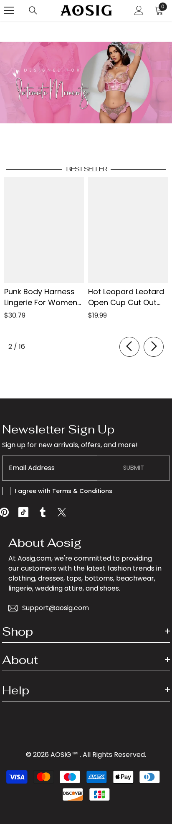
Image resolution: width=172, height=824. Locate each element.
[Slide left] (129, 347)
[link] (86, 82)
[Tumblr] (42, 512)
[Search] (33, 10)
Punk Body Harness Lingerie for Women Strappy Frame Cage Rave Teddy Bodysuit (43, 297)
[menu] (9, 10)
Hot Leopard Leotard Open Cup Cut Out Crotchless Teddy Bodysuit (126, 297)
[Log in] (139, 10)
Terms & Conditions (82, 491)
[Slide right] (154, 347)
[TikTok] (23, 512)
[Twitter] (61, 512)
